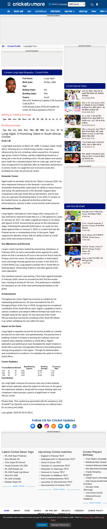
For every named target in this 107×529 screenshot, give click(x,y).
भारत (29, 11)
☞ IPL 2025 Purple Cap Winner (16, 472)
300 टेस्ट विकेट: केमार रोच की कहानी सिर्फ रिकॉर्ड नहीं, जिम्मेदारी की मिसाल (92, 93)
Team (27, 511)
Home (7, 511)
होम (8, 11)
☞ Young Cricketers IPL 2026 (15, 466)
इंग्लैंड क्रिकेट (55, 11)
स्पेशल (93, 11)
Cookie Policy (95, 511)
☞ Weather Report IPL (12, 482)
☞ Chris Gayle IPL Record (14, 462)
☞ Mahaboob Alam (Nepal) (95, 462)
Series (37, 511)
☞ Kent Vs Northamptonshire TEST (54, 479)
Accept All (42, 525)
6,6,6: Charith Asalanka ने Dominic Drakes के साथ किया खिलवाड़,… (93, 225)
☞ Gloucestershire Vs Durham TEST (54, 485)
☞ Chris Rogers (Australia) (95, 459)
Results (66, 511)
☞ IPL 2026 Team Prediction (14, 456)
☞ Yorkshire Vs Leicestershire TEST (54, 466)
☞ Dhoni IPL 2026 (10, 475)
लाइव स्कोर (70, 11)
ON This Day (51, 511)
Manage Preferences (60, 525)
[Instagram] (46, 426)
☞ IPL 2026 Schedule (12, 479)
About (17, 511)
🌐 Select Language (57, 4)
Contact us (64, 514)
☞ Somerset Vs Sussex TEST (52, 472)
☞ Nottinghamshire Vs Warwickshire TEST (57, 459)
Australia (40, 11)
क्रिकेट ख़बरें (18, 11)
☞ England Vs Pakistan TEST (51, 456)
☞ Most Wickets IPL (11, 459)
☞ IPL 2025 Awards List (13, 469)
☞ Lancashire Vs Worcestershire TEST (55, 482)
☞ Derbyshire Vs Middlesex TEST (53, 475)
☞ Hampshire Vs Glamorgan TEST (54, 469)
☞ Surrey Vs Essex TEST (50, 462)
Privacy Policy (46, 514)
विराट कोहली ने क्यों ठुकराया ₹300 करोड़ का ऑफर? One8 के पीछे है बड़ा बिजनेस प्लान (93, 156)
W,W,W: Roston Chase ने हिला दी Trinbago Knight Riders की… (92, 249)
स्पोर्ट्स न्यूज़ (83, 11)
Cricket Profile (13, 46)
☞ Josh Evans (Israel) (93, 493)
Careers (79, 511)
